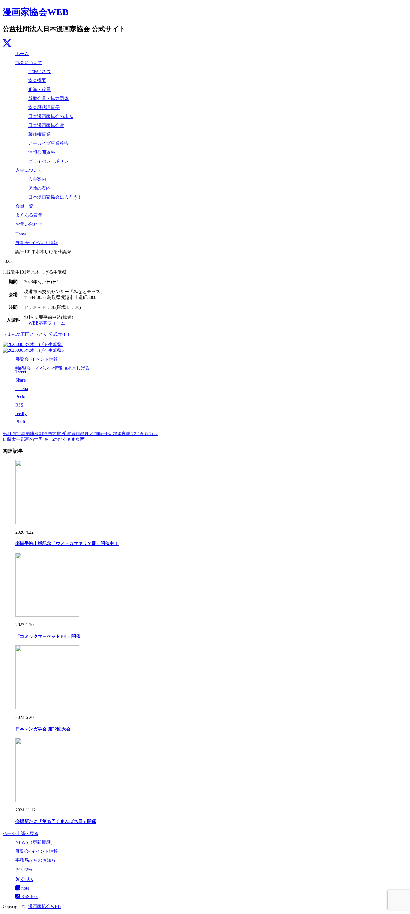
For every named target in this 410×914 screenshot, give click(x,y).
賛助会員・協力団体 (48, 98)
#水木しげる (77, 368)
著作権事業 (39, 134)
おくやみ (24, 869)
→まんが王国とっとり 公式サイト (37, 334)
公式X (26, 879)
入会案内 (37, 179)
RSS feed (29, 896)
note (24, 888)
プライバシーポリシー (50, 161)
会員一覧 (24, 206)
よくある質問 (28, 215)
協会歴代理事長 (44, 107)
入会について (28, 170)
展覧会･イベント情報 (36, 359)
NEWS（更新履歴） (35, 842)
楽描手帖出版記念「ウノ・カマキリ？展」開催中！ (67, 543)
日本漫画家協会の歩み (50, 116)
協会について (28, 62)
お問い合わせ (28, 224)
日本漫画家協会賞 (46, 125)
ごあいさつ (39, 71)
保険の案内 (39, 188)
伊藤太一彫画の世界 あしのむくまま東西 (44, 439)
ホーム (22, 53)
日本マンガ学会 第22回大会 (42, 729)
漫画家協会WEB (36, 12)
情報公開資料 (41, 152)
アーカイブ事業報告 (48, 143)
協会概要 (37, 80)
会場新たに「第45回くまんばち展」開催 (55, 821)
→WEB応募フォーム (44, 323)
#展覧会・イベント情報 (38, 368)
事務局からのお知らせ (37, 860)
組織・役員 (39, 89)
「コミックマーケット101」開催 (47, 636)
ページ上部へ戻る (20, 833)
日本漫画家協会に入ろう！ (55, 197)
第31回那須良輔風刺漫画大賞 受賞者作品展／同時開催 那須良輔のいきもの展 (80, 433)
